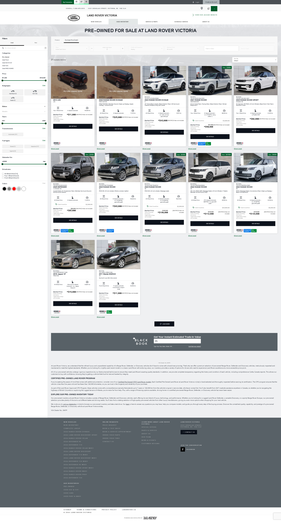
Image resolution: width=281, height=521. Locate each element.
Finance (57, 40)
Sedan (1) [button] (12, 100)
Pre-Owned (5, 57)
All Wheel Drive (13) (11, 173)
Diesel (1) (12, 146)
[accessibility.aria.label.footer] (150, 518)
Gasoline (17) (35, 146)
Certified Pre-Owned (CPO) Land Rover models (134, 382)
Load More (166, 324)
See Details (73, 126)
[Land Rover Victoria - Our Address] (202, 8)
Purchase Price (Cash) (71, 40)
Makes (4, 106)
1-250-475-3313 (79, 8)
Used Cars (5, 65)
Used (12, 43)
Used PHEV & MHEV (8, 68)
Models (4, 111)
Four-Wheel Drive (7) (11, 176)
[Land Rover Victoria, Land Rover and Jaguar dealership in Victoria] (74, 17)
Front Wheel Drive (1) (11, 178)
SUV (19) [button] (35, 93)
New (36, 43)
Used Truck (5, 60)
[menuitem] (96, 21)
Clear (43, 85)
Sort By (236, 58)
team (127, 404)
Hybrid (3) (13, 151)
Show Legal (55, 148)
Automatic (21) (12, 134)
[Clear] (45, 48)
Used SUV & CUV (7, 63)
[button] (67, 2)
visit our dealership (70, 404)
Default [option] (236, 61)
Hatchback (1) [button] (12, 93)
